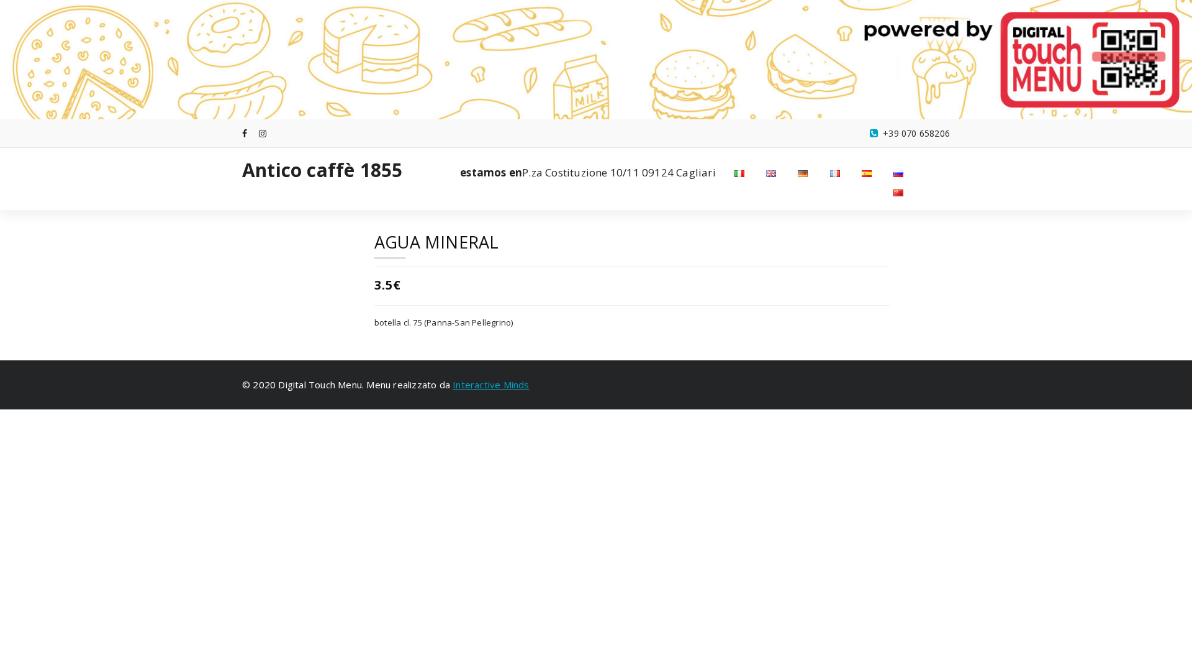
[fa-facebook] (244, 133)
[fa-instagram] (262, 133)
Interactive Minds (491, 384)
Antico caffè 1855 (322, 170)
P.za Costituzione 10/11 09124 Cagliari (588, 172)
